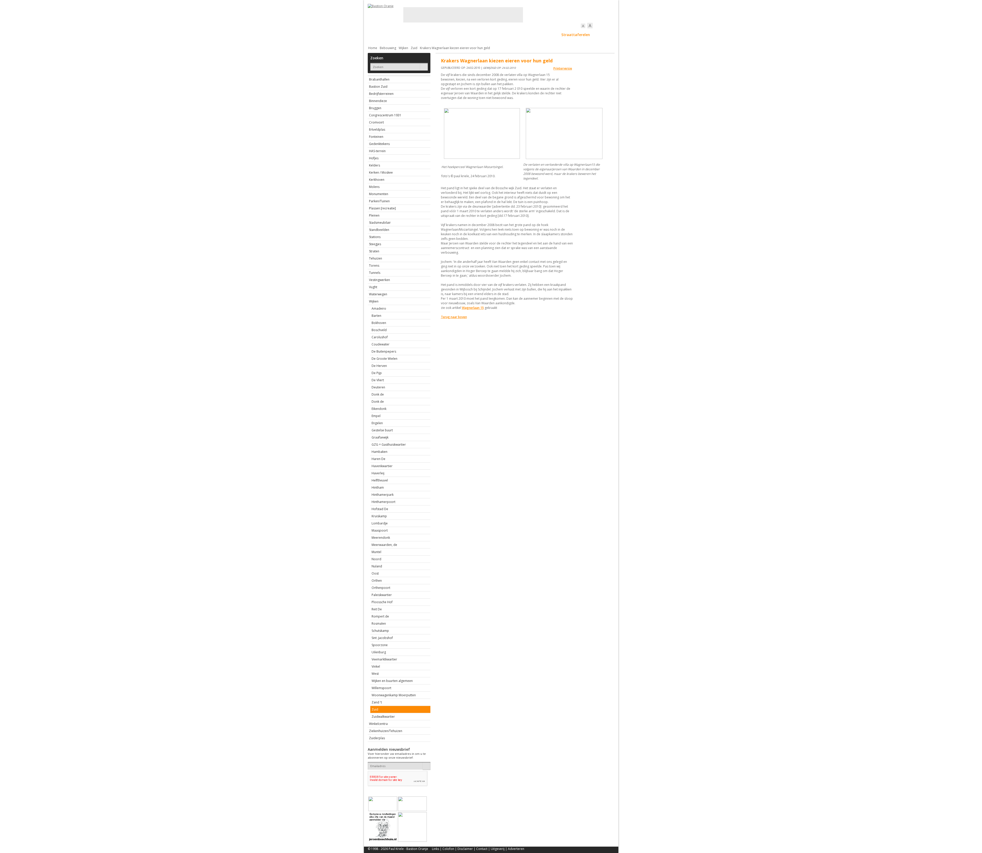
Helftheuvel (380, 480)
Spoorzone (380, 645)
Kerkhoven (376, 179)
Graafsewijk (380, 437)
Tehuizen (375, 258)
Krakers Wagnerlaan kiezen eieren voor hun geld (455, 48)
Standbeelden (379, 230)
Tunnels (374, 273)
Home (372, 48)
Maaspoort (380, 530)
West (375, 673)
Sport (549, 34)
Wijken (403, 48)
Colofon (448, 849)
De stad (395, 34)
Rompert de (380, 616)
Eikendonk (379, 409)
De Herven (379, 366)
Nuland (377, 566)
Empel (376, 416)
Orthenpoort (381, 588)
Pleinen (374, 215)
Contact (481, 849)
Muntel (376, 552)
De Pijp (377, 373)
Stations (375, 237)
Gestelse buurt (382, 430)
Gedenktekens (379, 144)
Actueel (374, 34)
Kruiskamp (379, 516)
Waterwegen (378, 294)
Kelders (374, 165)
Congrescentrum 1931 (385, 115)
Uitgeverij (498, 849)
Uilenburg (379, 652)
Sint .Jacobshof (382, 638)
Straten (374, 251)
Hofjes (373, 158)
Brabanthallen (379, 79)
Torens (374, 265)
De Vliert (378, 380)
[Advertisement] (463, 15)
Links (435, 849)
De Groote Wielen (384, 358)
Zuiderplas (377, 738)
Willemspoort (381, 688)
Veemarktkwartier (384, 659)
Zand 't (377, 702)
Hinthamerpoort (383, 502)
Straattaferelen (575, 34)
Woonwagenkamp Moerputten (394, 695)
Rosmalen (379, 623)
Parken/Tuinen (379, 201)
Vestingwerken (379, 280)
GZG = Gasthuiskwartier (389, 444)
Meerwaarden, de (384, 545)
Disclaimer (465, 849)
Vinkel (376, 666)
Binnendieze (378, 101)
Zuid (414, 48)
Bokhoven (379, 323)
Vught (373, 287)
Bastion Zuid (378, 86)
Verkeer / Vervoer (521, 34)
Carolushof (380, 337)
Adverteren (516, 849)
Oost (375, 573)
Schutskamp (380, 630)
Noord (376, 559)
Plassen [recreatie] (382, 208)
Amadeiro (379, 308)
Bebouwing (419, 34)
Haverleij (378, 473)
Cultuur (468, 34)
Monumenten (378, 194)
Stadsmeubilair (380, 222)
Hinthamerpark (383, 494)
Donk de (378, 394)
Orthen (377, 580)
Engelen (377, 423)
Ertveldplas (377, 129)
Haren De (378, 459)
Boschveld (379, 330)
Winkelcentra (378, 724)
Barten (376, 315)
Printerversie (562, 68)
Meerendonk (381, 537)
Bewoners (445, 34)
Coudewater (380, 344)
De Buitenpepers (384, 351)
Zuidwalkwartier (383, 716)
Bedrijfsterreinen (381, 94)
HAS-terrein (377, 151)
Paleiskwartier (382, 595)
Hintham (378, 487)
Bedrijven (490, 34)
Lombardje (380, 523)
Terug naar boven (454, 317)
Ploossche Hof (382, 602)
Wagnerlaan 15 (473, 308)
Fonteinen (376, 136)
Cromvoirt (376, 122)
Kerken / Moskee (381, 172)
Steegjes (375, 244)
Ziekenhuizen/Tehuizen (385, 731)
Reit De (377, 609)
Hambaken (379, 452)
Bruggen (375, 108)
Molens (374, 187)
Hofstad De (380, 509)
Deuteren (378, 387)
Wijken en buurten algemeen (392, 681)
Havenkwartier (382, 466)
